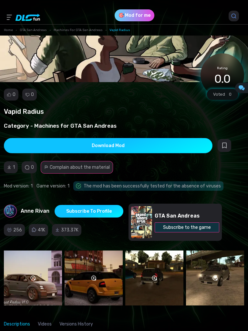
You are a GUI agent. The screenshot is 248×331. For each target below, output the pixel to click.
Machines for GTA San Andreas (78, 30)
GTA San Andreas (33, 30)
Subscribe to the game (187, 227)
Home (8, 30)
